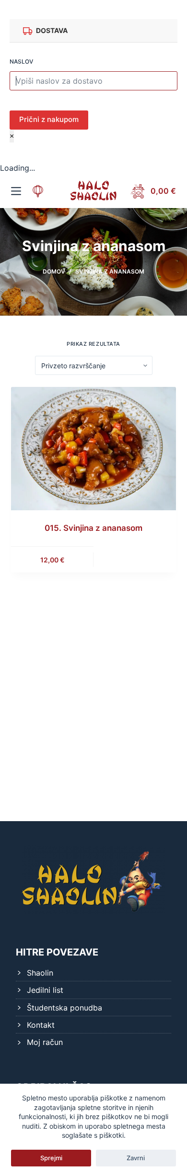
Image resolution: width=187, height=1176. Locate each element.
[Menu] (16, 191)
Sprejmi (51, 1158)
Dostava (52, 30)
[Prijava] (38, 191)
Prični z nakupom (49, 119)
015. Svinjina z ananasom (93, 528)
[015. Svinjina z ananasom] (93, 447)
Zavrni (136, 1158)
